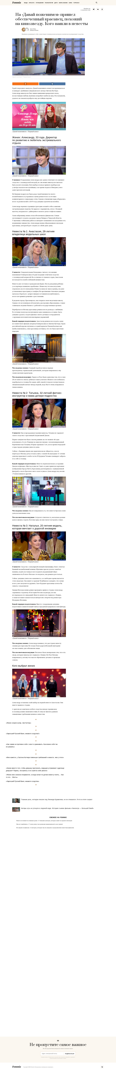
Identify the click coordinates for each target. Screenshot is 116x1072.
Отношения (40, 2)
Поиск (96, 2)
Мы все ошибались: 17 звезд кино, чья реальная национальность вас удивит (39, 824)
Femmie (21, 2)
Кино (70, 2)
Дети (56, 2)
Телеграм (93, 9)
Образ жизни (63, 2)
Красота (31, 2)
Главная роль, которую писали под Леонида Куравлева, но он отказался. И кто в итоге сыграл (56, 799)
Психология (49, 2)
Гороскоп (76, 2)
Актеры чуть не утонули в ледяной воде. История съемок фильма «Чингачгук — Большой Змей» (57, 808)
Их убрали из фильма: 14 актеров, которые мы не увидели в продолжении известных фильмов (45, 828)
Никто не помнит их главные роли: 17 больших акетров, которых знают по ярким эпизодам (44, 820)
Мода (26, 2)
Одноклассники (102, 9)
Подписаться (69, 1053)
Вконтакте (98, 9)
